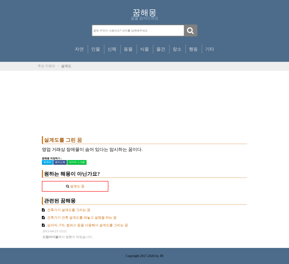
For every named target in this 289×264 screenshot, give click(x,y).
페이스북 (60, 162)
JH (162, 256)
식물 (144, 49)
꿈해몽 (144, 12)
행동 (193, 49)
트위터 (47, 162)
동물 (128, 49)
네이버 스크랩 (77, 162)
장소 (177, 49)
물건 (160, 49)
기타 (209, 49)
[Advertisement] (144, 103)
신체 (111, 49)
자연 (79, 49)
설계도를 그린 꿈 (63, 140)
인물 (95, 49)
